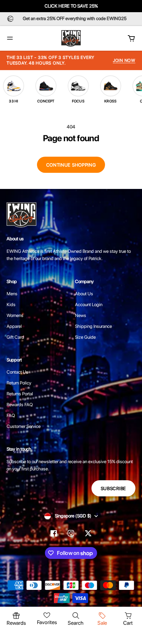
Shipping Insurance (93, 326)
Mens (12, 293)
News (80, 315)
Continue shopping (71, 165)
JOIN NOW (124, 60)
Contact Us (17, 372)
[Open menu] (10, 38)
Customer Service (24, 426)
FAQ (11, 415)
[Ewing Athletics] (71, 38)
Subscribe (113, 488)
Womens (15, 315)
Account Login (88, 304)
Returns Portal (20, 393)
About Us (84, 293)
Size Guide (85, 337)
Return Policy (19, 382)
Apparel (14, 326)
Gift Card (15, 337)
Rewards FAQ (20, 404)
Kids (11, 304)
